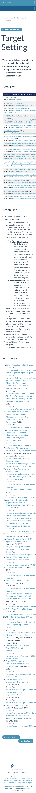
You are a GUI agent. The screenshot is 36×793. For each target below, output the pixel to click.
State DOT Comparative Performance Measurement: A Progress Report (17, 663)
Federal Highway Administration (14, 786)
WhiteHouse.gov (26, 782)
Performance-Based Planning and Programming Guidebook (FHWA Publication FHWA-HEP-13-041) (19, 596)
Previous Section (11, 737)
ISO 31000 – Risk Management (18, 448)
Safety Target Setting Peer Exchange (15, 191)
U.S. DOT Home (9, 782)
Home (4, 18)
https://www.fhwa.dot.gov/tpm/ (20, 171)
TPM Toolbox (6, 3)
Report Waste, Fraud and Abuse (22, 780)
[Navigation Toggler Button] (33, 2)
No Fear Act (8, 780)
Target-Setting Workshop (11, 131)
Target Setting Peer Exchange (13, 103)
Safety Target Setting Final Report (14, 180)
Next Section (26, 741)
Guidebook (11, 18)
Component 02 (21, 18)
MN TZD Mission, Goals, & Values (19, 617)
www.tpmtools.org (16, 99)
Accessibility (12, 779)
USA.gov (17, 782)
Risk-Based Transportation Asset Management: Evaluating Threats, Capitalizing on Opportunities (19, 398)
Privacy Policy (9, 777)
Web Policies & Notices (24, 779)
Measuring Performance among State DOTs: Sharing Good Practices (18, 648)
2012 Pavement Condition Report (19, 490)
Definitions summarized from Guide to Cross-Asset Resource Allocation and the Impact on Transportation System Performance (18, 417)
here (8, 217)
